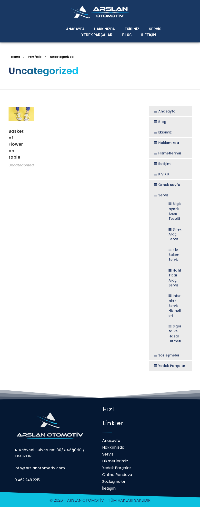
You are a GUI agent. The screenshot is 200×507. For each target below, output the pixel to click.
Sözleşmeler (169, 355)
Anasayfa (167, 111)
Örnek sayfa (169, 184)
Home (15, 57)
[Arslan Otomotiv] (100, 12)
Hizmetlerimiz (169, 153)
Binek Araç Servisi (175, 234)
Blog (162, 121)
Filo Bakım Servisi (174, 255)
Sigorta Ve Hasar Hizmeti (175, 334)
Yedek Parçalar (171, 365)
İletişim (164, 163)
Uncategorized (21, 165)
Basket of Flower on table (16, 144)
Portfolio (34, 57)
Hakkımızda (168, 142)
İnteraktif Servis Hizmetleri (175, 306)
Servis (163, 195)
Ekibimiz (165, 132)
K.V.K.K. (164, 174)
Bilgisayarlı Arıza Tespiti (175, 211)
